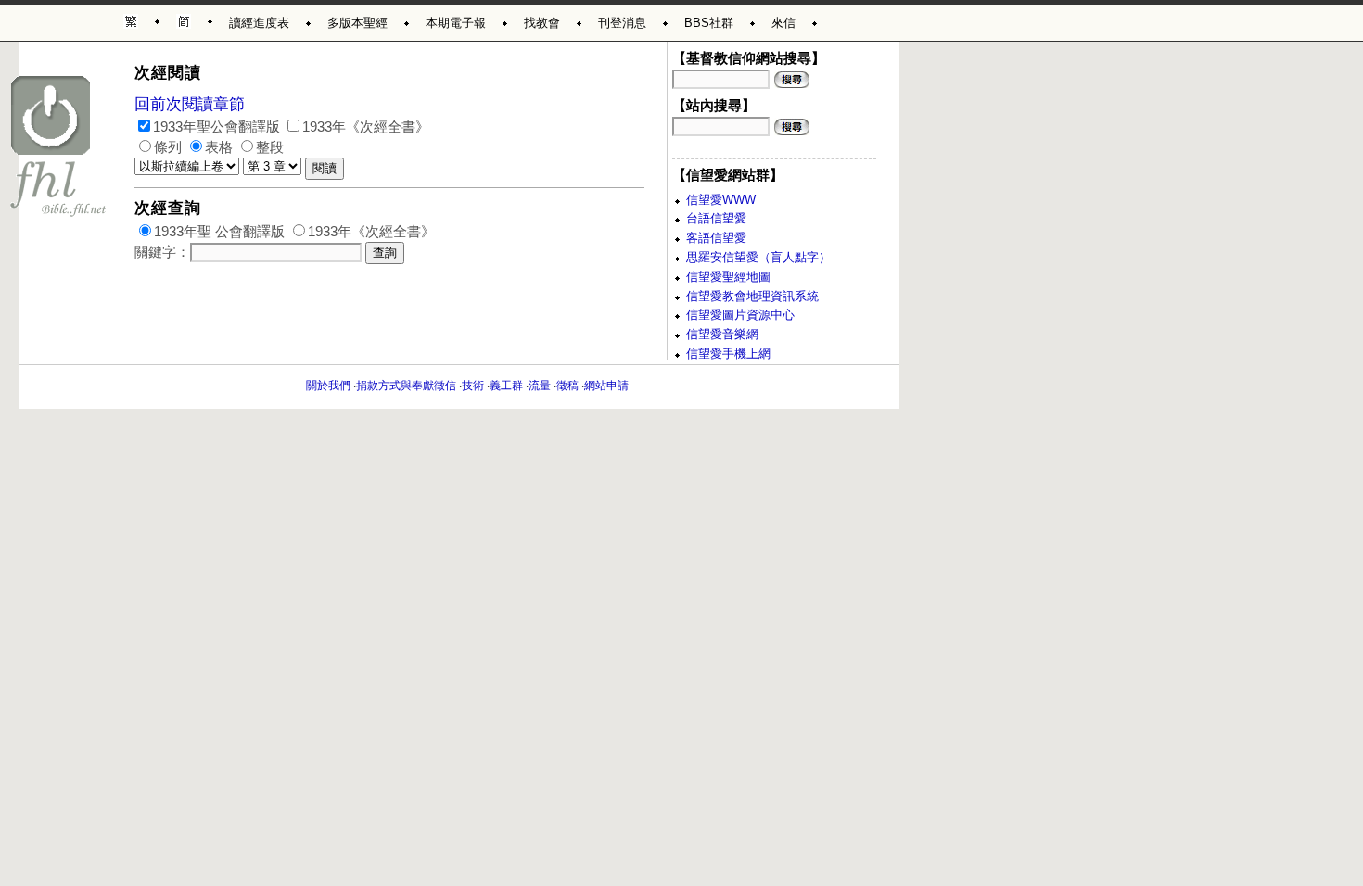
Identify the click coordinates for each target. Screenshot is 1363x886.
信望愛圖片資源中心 (740, 315)
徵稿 (567, 385)
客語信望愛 (716, 238)
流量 (540, 385)
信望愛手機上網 (728, 354)
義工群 (506, 385)
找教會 (542, 23)
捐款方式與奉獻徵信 (406, 385)
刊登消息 (622, 23)
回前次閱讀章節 (189, 104)
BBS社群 (708, 23)
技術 (473, 385)
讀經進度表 (259, 23)
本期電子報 (456, 23)
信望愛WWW (721, 200)
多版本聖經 (357, 23)
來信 (783, 23)
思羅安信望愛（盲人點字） (758, 257)
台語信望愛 (716, 218)
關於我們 (328, 385)
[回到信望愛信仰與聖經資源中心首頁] (58, 146)
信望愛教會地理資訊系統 (752, 296)
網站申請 (606, 385)
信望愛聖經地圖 (728, 277)
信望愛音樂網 (722, 334)
